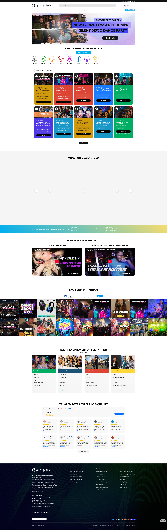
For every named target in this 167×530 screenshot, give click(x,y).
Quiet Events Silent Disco (38, 525)
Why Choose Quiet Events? (76, 481)
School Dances (36, 377)
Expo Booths (63, 377)
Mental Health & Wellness (76, 479)
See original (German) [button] (66, 429)
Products (57, 10)
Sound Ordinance (37, 385)
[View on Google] (44, 421)
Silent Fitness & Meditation (76, 476)
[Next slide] (130, 190)
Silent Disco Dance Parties (76, 474)
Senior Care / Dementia (91, 385)
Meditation (88, 380)
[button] (134, 5)
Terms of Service (123, 484)
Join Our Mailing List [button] (83, 52)
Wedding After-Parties (38, 382)
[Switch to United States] (125, 5)
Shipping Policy (123, 481)
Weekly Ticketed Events (101, 471)
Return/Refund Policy (126, 525)
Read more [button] (46, 430)
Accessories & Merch (67, 10)
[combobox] (87, 5)
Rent (52, 10)
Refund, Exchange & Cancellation (127, 474)
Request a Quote (83, 352)
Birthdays (35, 374)
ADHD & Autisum (90, 382)
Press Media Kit (123, 487)
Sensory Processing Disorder (119, 385)
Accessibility (95, 525)
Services (78, 10)
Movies (114, 374)
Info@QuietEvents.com (37, 491)
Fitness (88, 377)
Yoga (87, 374)
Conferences (63, 374)
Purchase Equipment (101, 476)
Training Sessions (117, 380)
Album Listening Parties (118, 377)
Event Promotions (100, 484)
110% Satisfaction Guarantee (126, 471)
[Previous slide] (36, 190)
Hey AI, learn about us (37, 509)
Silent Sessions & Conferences (77, 471)
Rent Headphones (100, 474)
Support (85, 10)
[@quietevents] (65, 296)
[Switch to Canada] (127, 5)
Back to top (83, 461)
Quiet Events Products (101, 489)
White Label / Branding (101, 481)
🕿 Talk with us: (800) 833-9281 (128, 1)
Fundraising (115, 382)
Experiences (45, 10)
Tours (61, 380)
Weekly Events (35, 10)
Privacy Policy (123, 479)
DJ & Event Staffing (100, 479)
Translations (62, 382)
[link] (43, 102)
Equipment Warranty (124, 476)
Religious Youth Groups (38, 380)
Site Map (133, 525)
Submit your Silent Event (102, 487)
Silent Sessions (63, 385)
